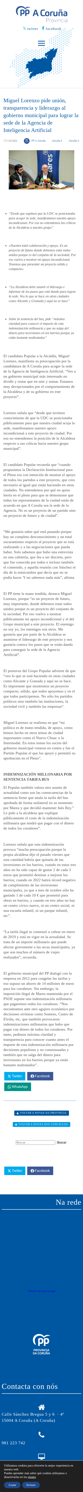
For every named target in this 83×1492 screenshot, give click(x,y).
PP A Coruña (38, 140)
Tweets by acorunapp (41, 1291)
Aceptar (12, 1485)
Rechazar (31, 1485)
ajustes (32, 1477)
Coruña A (57, 140)
